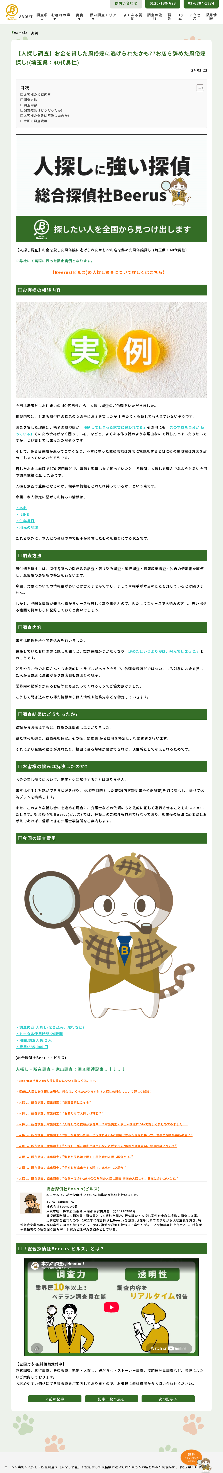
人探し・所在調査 (41, 1467)
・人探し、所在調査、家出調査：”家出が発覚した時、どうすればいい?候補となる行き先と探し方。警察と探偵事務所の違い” (104, 1135)
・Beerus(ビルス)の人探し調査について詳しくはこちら (56, 1081)
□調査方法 (28, 99)
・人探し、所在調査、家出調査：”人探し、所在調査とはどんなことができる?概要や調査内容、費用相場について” (96, 1146)
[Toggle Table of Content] (198, 88)
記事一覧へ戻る (111, 1398)
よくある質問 (132, 16)
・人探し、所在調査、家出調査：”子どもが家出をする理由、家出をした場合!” (71, 1168)
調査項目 (42, 16)
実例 (21, 1467)
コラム (180, 16)
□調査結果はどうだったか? (41, 110)
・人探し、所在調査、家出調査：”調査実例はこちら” (53, 1102)
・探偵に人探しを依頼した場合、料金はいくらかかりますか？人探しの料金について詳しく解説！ (84, 1091)
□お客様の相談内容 (35, 94)
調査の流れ (154, 16)
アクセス (195, 16)
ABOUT (26, 16)
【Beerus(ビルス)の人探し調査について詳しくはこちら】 (109, 272)
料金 (169, 16)
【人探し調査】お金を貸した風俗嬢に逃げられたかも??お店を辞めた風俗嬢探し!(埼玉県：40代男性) (134, 1467)
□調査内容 (28, 105)
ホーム (9, 1467)
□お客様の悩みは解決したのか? (45, 115)
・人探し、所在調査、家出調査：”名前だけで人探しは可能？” (60, 1113)
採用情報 (211, 16)
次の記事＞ (168, 1398)
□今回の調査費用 (33, 120)
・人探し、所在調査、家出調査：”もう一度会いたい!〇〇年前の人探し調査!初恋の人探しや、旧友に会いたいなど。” (97, 1178)
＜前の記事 (54, 1398)
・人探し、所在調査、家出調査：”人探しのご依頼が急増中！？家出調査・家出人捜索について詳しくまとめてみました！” (102, 1124)
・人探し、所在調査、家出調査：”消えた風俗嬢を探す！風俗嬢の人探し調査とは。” (74, 1157)
